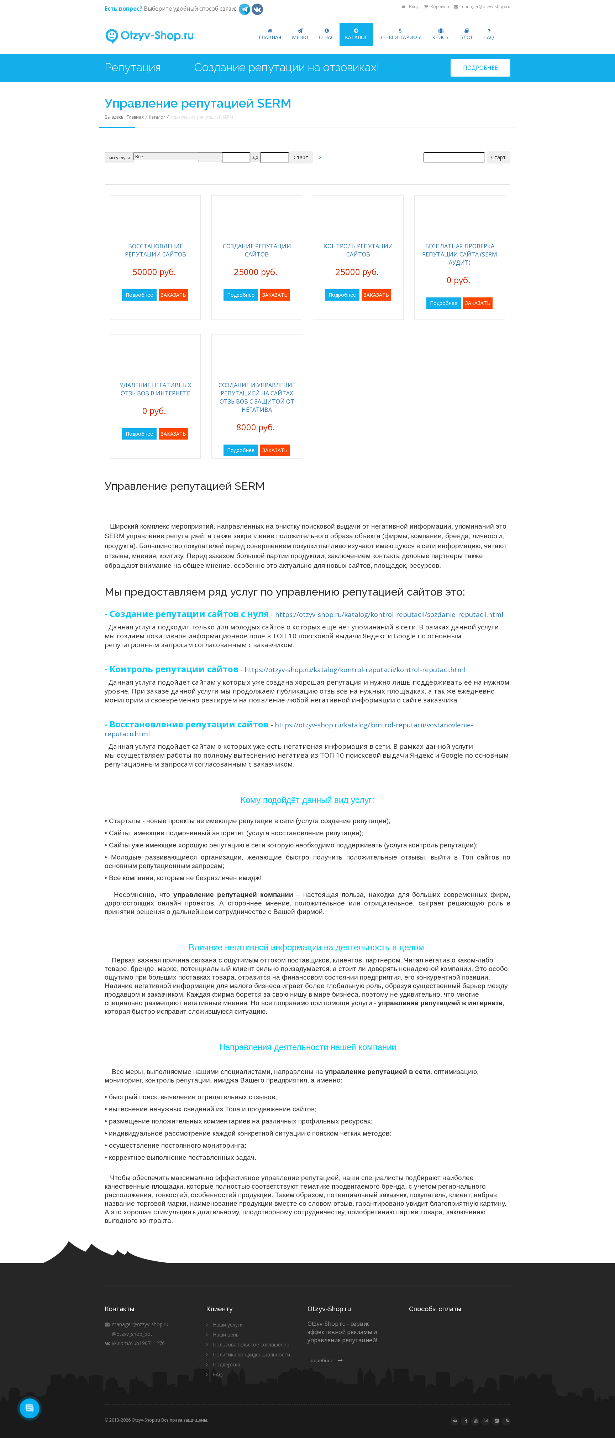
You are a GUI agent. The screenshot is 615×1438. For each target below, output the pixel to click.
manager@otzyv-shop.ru (484, 7)
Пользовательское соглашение (251, 1344)
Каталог (356, 37)
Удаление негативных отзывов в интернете (155, 389)
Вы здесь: (116, 117)
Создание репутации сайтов (257, 250)
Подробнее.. (322, 1360)
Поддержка (226, 1364)
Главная (270, 37)
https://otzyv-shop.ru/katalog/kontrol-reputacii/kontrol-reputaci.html (355, 669)
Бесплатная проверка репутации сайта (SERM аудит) (459, 254)
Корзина (439, 7)
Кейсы (441, 37)
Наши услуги (228, 1324)
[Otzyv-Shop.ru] (155, 37)
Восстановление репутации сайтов (155, 250)
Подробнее (480, 68)
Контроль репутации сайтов (358, 250)
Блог (466, 37)
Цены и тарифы (399, 37)
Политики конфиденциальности (251, 1354)
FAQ (489, 37)
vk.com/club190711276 (137, 1343)
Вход (413, 7)
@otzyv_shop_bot (131, 1333)
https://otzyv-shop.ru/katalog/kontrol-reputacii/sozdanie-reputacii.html (389, 614)
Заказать (173, 294)
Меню (300, 37)
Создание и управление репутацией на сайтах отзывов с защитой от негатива (257, 397)
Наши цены (226, 1334)
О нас (326, 37)
